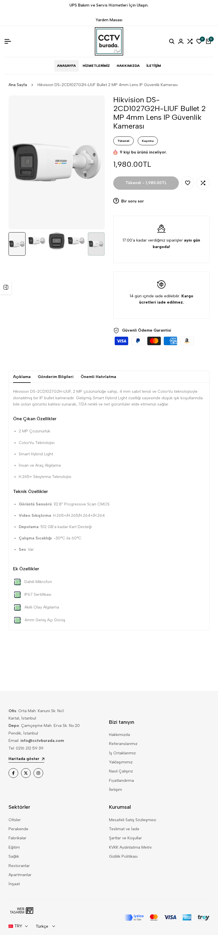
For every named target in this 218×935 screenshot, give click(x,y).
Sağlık (14, 856)
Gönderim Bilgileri (56, 376)
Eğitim (14, 847)
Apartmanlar (20, 874)
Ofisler (15, 819)
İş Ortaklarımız (122, 753)
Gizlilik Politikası (123, 856)
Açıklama (22, 376)
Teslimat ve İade (124, 829)
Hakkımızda (119, 734)
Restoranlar (19, 865)
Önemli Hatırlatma (98, 376)
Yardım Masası (109, 20)
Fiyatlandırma (121, 780)
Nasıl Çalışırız (121, 771)
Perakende (18, 829)
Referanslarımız (123, 743)
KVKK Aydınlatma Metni (130, 847)
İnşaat (14, 883)
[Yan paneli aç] (5, 287)
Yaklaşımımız (121, 762)
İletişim (115, 789)
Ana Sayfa (18, 84)
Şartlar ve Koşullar (125, 838)
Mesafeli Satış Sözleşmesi (132, 819)
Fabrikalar (17, 838)
